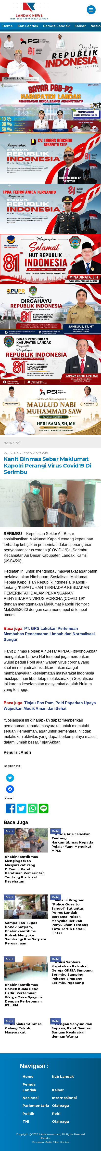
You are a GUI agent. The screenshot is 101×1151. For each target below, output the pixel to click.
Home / (9, 442)
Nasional (30, 1098)
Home (7, 26)
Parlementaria (35, 1105)
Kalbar (80, 26)
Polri (18, 442)
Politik (28, 1113)
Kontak (64, 1142)
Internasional (64, 1098)
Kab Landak (28, 26)
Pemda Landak (56, 26)
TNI (26, 1121)
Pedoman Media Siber (45, 1142)
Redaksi (45, 1138)
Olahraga (60, 1105)
